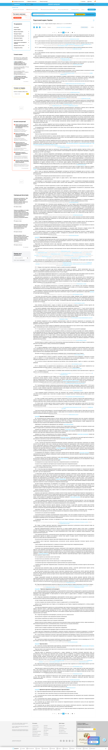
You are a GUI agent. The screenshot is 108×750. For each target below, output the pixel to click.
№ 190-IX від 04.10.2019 (67, 407)
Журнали (45, 727)
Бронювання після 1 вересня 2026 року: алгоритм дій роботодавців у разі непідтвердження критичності (21, 58)
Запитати (94, 742)
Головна (23, 748)
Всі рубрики (46, 733)
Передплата (61, 727)
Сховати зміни (84, 27)
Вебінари (72, 748)
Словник (86, 748)
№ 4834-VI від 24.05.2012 (73, 585)
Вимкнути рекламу (43, 1)
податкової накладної (65, 437)
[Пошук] (27, 258)
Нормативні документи (35, 729)
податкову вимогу (85, 645)
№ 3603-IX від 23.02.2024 (64, 147)
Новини (38, 748)
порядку (35, 169)
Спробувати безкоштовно (19, 1)
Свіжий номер (62, 725)
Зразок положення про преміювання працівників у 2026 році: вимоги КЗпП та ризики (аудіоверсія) (22, 135)
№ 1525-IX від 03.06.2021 (73, 202)
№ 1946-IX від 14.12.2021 (66, 373)
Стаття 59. (37, 643)
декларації (92, 291)
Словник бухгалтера (48, 728)
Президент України (17, 33)
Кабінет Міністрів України (19, 35)
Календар (53, 748)
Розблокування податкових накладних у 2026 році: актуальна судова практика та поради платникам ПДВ (20, 78)
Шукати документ (80, 14)
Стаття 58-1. (37, 589)
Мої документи (91, 9)
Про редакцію (61, 730)
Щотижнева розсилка (63, 733)
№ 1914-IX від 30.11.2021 (77, 666)
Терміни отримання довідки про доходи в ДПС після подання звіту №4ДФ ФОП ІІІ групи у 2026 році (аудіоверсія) (21, 126)
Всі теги (45, 731)
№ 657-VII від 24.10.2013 (78, 64)
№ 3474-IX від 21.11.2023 (81, 283)
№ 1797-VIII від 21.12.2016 (63, 45)
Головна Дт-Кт (35, 725)
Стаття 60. (37, 689)
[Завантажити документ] (34, 27)
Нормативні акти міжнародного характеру (20, 43)
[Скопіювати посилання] (37, 27)
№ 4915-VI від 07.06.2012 (70, 383)
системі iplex (68, 27)
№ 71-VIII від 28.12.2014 (66, 265)
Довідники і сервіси (37, 734)
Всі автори (46, 735)
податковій (68, 429)
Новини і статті (36, 727)
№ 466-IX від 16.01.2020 (78, 45)
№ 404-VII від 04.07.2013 (86, 44)
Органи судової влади (18, 40)
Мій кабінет (46, 730)
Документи (17, 4)
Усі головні (26, 81)
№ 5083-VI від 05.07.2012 (70, 44)
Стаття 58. (37, 416)
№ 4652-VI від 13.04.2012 (73, 105)
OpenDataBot (22, 260)
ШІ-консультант (31, 748)
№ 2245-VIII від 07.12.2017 (86, 317)
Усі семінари (25, 247)
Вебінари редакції (36, 736)
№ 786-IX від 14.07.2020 (77, 368)
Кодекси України (17, 29)
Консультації (35, 732)
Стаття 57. (37, 237)
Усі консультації (25, 168)
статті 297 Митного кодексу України (71, 380)
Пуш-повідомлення (63, 728)
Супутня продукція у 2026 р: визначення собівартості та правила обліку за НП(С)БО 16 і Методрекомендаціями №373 (21, 73)
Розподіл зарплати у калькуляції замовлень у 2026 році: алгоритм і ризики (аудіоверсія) (22, 161)
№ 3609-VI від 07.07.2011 (75, 92)
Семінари (46, 725)
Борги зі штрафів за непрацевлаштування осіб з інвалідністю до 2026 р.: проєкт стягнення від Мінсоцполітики (20, 63)
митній (72, 429)
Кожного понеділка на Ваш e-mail (20, 91)
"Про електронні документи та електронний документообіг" (79, 143)
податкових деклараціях (83, 434)
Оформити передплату (31, 1)
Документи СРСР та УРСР (19, 45)
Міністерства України (18, 38)
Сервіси (59, 748)
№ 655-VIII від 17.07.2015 (73, 522)
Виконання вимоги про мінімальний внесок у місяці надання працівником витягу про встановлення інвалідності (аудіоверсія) (22, 144)
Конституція (16, 27)
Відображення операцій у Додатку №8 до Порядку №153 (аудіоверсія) (21, 153)
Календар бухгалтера (37, 731)
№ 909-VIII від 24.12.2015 (65, 251)
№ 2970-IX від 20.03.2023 (73, 235)
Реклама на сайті (62, 731)
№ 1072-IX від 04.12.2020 (59, 660)
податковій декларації (68, 424)
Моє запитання (17, 17)
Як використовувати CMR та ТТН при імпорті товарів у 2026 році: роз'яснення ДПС (21, 67)
